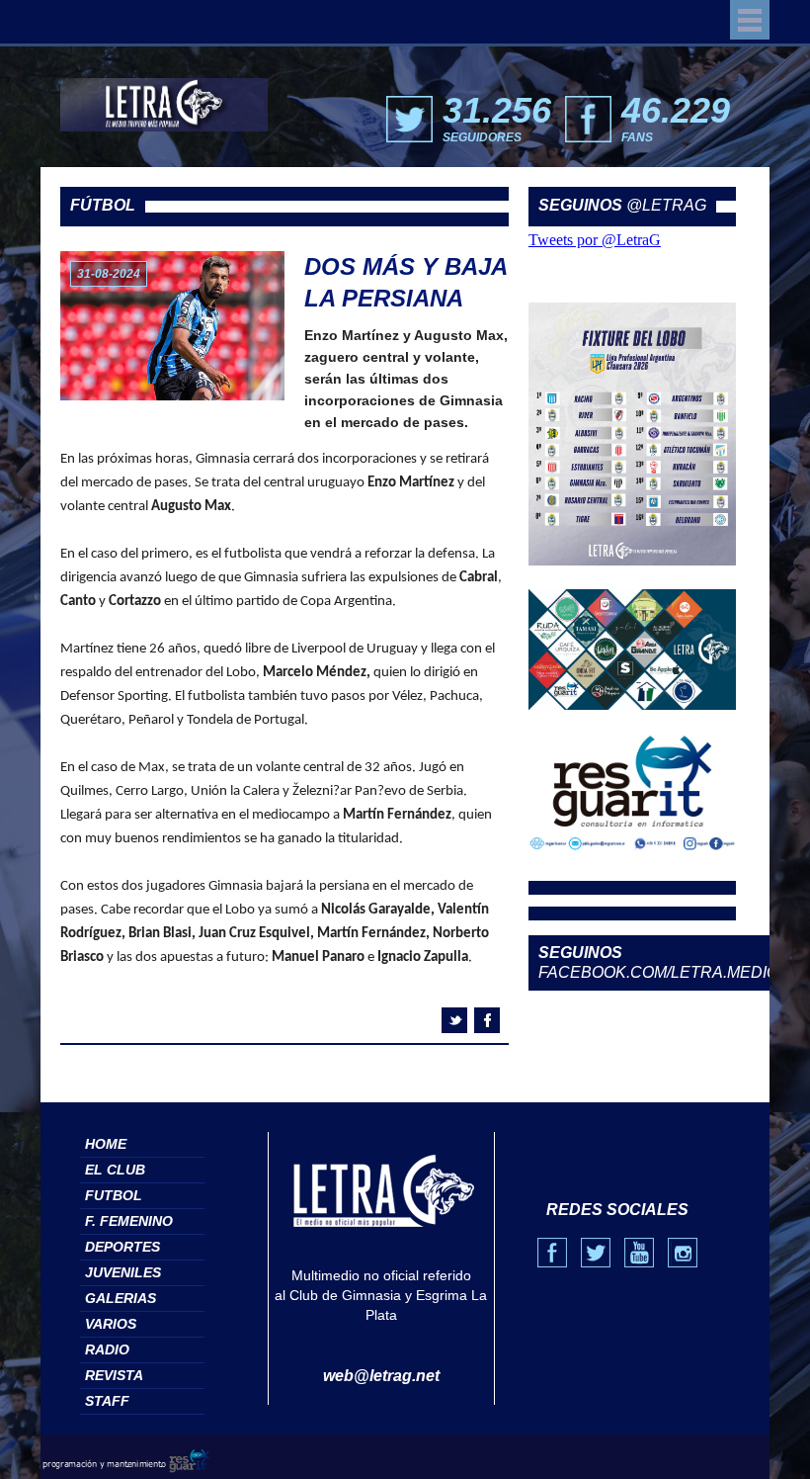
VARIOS (110, 1324)
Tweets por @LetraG (594, 239)
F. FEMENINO (129, 1221)
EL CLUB (115, 1169)
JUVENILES (123, 1272)
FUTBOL (113, 1195)
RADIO (107, 1349)
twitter (454, 1020)
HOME (105, 1144)
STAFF (107, 1401)
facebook (487, 1020)
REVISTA (114, 1375)
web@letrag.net (381, 1375)
